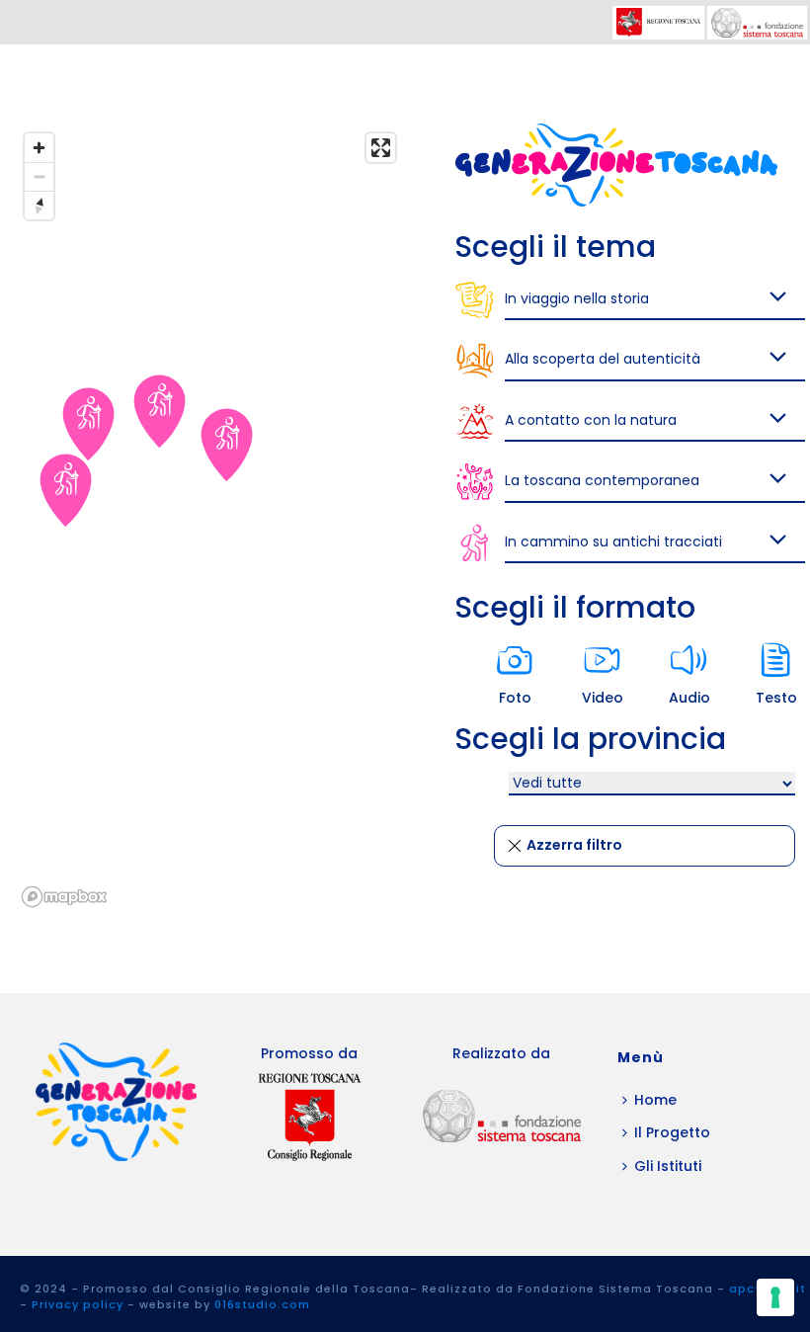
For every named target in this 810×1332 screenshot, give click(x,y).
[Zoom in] (39, 147)
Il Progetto (672, 1132)
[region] (210, 519)
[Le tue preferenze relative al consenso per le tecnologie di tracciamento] (775, 1297)
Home (655, 1100)
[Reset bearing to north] (39, 205)
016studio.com (262, 1304)
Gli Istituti (667, 1166)
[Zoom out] (39, 176)
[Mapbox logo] (64, 896)
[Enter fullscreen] (380, 147)
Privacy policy (77, 1304)
